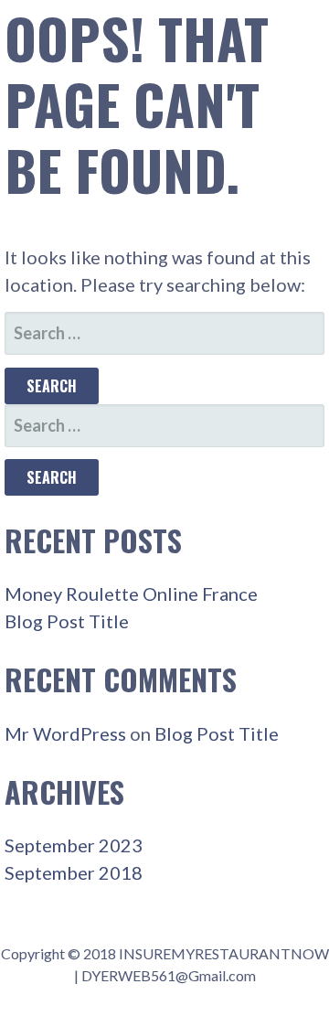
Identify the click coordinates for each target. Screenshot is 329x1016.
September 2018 (74, 872)
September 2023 (74, 845)
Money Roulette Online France (131, 593)
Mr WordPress (65, 733)
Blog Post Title (67, 621)
